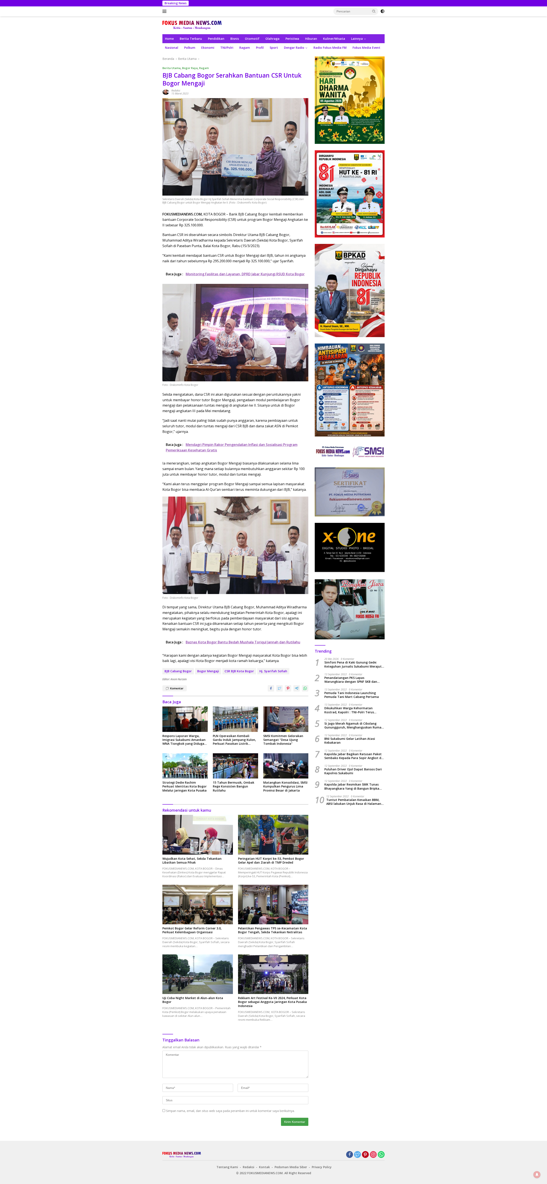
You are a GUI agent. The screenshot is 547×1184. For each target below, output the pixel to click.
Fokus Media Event (366, 48)
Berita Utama (171, 68)
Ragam (244, 48)
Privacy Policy (322, 1167)
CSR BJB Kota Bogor (239, 671)
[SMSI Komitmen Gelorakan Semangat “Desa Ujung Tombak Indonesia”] (286, 719)
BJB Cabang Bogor (178, 671)
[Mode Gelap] (382, 11)
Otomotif (252, 39)
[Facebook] (349, 1155)
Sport (274, 48)
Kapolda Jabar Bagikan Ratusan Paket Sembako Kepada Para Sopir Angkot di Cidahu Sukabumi (353, 756)
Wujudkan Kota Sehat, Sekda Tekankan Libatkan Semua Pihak (192, 860)
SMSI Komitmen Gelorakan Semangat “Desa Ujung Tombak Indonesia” (283, 740)
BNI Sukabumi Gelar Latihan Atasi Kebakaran (349, 741)
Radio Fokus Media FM (330, 48)
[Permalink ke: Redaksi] (165, 92)
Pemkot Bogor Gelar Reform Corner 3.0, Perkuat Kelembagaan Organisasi (192, 930)
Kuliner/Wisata (334, 39)
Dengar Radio (294, 48)
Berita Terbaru (191, 39)
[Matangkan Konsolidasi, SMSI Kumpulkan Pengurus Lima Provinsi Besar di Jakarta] (286, 766)
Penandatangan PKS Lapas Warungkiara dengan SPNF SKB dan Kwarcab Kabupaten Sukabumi (350, 680)
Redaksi (175, 90)
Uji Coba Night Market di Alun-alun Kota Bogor (192, 1000)
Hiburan (311, 39)
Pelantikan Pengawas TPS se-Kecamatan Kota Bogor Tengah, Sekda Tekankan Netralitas (272, 930)
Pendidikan (216, 39)
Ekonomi (207, 48)
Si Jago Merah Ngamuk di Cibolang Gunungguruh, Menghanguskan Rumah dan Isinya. (353, 726)
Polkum (189, 48)
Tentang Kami (227, 1167)
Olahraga (272, 39)
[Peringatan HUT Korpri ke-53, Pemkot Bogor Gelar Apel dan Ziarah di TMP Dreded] (273, 834)
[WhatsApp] (381, 1155)
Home (169, 39)
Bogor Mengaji (208, 671)
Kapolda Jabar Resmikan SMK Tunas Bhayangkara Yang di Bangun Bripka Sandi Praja (351, 786)
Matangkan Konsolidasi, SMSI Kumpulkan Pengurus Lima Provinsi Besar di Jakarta (285, 786)
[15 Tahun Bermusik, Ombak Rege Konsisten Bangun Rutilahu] (235, 766)
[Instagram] (373, 1155)
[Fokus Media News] (192, 25)
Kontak (264, 1167)
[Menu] (165, 11)
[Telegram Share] (296, 688)
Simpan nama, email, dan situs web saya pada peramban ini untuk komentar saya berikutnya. (230, 1111)
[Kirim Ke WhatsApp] (305, 688)
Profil (260, 48)
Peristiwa (292, 39)
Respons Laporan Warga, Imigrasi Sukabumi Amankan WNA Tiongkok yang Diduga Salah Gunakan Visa (184, 740)
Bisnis (234, 39)
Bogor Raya (190, 68)
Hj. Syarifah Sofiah (273, 671)
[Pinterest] (365, 1155)
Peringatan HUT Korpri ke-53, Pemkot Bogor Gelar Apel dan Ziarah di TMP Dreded (271, 860)
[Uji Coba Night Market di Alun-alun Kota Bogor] (197, 974)
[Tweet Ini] (279, 688)
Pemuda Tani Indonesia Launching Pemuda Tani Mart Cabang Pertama (351, 695)
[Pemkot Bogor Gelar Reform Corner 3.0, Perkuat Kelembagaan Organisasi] (197, 904)
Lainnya (357, 39)
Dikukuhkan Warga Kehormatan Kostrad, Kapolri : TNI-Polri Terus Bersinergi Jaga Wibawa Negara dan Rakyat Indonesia (351, 710)
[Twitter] (357, 1155)
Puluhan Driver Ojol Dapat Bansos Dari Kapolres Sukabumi (353, 771)
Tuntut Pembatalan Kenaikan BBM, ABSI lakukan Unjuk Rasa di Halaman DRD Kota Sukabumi (353, 802)
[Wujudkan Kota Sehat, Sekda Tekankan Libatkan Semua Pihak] (197, 834)
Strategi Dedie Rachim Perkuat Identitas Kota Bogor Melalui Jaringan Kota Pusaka (184, 786)
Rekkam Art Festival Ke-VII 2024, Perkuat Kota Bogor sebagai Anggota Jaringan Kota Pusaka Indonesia (272, 1002)
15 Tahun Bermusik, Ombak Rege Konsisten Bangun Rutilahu (233, 786)
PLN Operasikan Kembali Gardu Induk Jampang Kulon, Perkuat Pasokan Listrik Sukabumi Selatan (234, 740)
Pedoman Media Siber (291, 1167)
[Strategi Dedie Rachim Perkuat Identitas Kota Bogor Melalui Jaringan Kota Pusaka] (185, 766)
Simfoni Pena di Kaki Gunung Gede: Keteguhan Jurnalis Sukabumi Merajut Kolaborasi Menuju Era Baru (353, 664)
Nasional (171, 48)
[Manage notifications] (537, 1174)
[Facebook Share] (271, 688)
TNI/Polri (226, 48)
